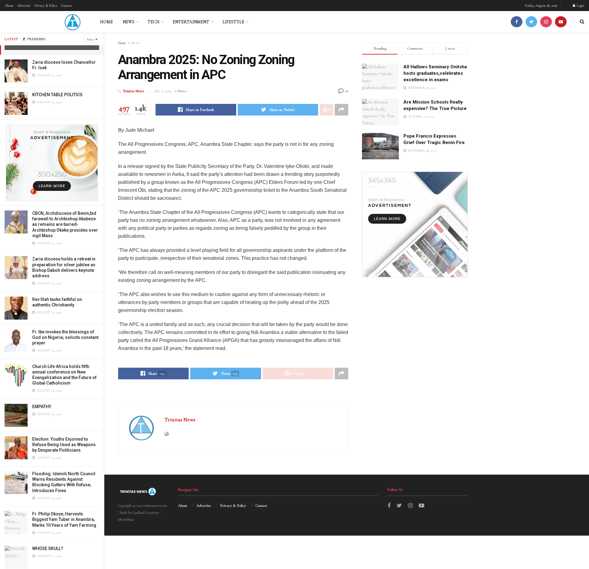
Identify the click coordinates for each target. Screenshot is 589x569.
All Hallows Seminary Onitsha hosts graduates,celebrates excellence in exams (435, 73)
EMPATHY (41, 406)
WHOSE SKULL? (47, 548)
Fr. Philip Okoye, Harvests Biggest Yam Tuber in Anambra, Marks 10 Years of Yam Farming (64, 519)
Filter (90, 39)
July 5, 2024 (162, 91)
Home (106, 22)
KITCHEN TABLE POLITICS (57, 94)
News (128, 22)
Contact (66, 5)
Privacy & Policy (45, 5)
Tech (154, 22)
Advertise (24, 5)
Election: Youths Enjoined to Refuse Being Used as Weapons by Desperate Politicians (64, 445)
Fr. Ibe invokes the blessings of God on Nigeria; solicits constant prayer (65, 337)
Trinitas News (133, 91)
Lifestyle (233, 22)
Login (580, 5)
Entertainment (191, 22)
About (9, 5)
